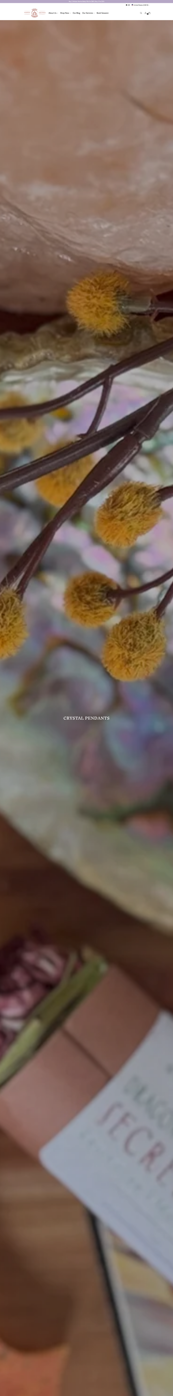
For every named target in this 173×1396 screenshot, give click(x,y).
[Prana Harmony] (34, 13)
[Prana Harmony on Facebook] (126, 5)
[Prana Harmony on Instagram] (129, 5)
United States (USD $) (141, 5)
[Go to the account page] (145, 13)
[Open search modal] (141, 13)
